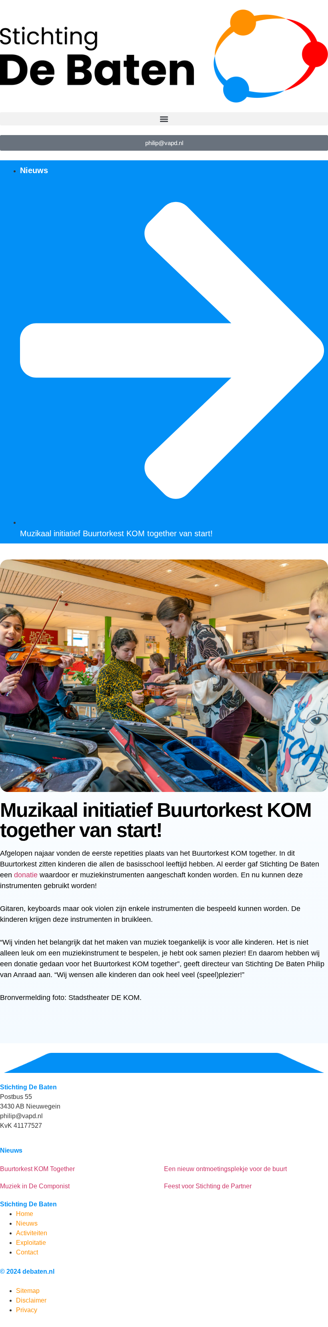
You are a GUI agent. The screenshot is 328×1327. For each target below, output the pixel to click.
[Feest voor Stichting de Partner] (167, 1176)
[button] (164, 118)
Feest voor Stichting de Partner (208, 1186)
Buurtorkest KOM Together (37, 1168)
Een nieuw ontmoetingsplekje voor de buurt (225, 1168)
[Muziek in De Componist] (3, 1176)
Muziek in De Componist (35, 1186)
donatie (26, 875)
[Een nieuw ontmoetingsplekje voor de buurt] (167, 1159)
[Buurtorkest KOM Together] (3, 1159)
